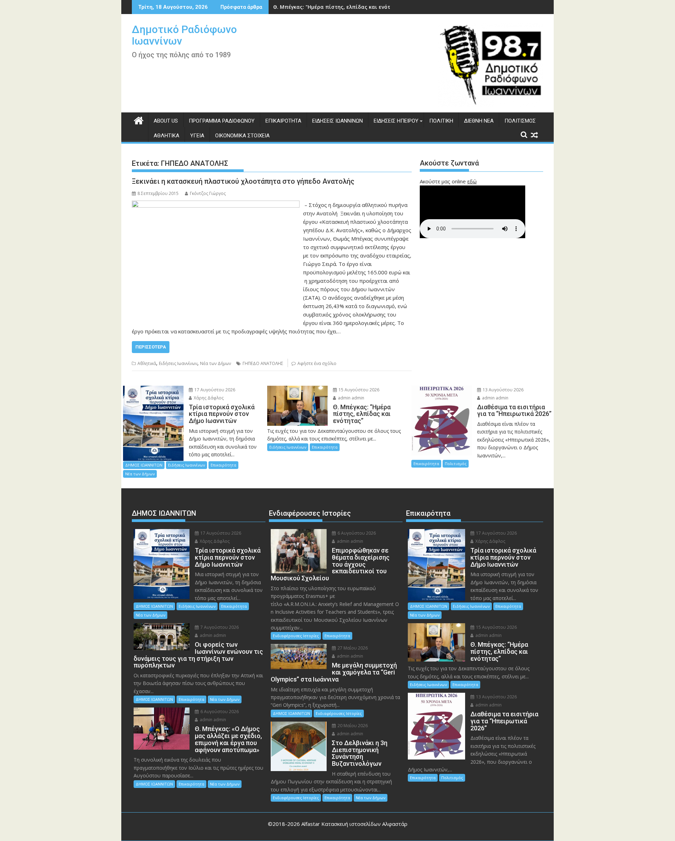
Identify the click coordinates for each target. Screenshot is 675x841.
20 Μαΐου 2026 (352, 726)
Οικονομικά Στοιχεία (242, 135)
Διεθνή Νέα (479, 121)
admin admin (350, 398)
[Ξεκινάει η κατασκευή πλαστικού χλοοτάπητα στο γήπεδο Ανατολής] (216, 204)
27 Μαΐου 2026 (352, 648)
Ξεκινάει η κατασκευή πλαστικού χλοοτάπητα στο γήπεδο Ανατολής (243, 181)
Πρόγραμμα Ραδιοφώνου (222, 121)
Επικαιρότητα (283, 121)
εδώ (472, 181)
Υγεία (197, 135)
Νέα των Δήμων (215, 363)
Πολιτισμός (520, 121)
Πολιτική (441, 121)
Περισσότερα (150, 347)
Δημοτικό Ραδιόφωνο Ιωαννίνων (184, 35)
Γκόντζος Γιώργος (208, 193)
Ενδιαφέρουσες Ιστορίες (296, 635)
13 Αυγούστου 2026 (502, 390)
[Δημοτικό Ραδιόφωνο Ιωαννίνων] (138, 120)
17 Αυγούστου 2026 (214, 390)
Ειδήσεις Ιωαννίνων (337, 121)
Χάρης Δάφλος (208, 398)
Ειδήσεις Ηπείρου (396, 121)
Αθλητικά (166, 135)
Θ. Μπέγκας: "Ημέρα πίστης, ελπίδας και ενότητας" (339, 7)
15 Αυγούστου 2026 (358, 390)
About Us (166, 121)
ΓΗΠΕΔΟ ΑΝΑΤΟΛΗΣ (263, 363)
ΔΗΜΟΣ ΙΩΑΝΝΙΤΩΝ (143, 465)
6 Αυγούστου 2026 (219, 712)
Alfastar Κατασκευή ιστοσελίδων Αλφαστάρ (354, 823)
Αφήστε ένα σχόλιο (316, 363)
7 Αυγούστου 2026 (219, 627)
